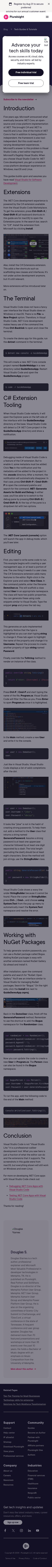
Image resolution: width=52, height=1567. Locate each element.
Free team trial (26, 83)
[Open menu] (47, 17)
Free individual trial (26, 72)
